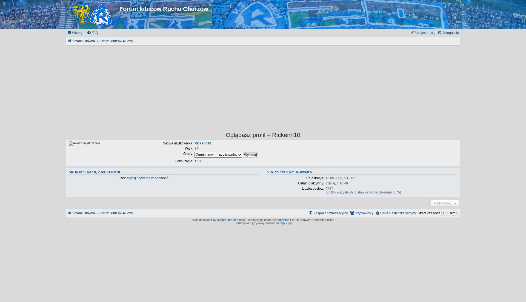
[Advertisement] (263, 85)
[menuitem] (92, 33)
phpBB (282, 219)
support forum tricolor (231, 219)
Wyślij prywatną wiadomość (147, 178)
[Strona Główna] (92, 14)
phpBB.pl (285, 223)
